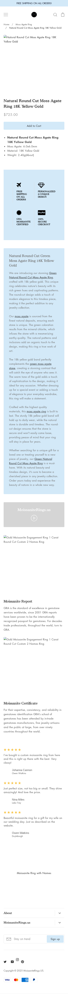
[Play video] (34, 518)
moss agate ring (36, 411)
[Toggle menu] (6, 14)
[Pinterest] (22, 961)
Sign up (55, 939)
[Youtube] (12, 961)
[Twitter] (5, 961)
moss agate (21, 316)
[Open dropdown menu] (59, 913)
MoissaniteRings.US (33, 970)
